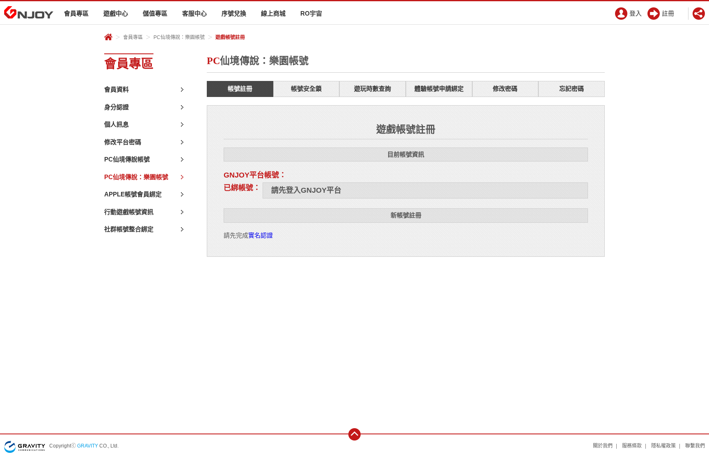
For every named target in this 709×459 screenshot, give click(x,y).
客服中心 (194, 13)
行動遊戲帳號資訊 (128, 211)
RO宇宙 (311, 13)
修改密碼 (505, 88)
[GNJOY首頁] (28, 12)
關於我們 (603, 446)
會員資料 (116, 89)
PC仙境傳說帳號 (127, 159)
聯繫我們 (695, 446)
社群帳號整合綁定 (128, 229)
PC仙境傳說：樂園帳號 (179, 37)
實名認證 (260, 235)
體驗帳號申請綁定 (439, 88)
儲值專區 (155, 13)
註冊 (668, 13)
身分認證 (116, 107)
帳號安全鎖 (306, 88)
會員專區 (76, 13)
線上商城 (273, 13)
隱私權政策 (663, 446)
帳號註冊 (240, 88)
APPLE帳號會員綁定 (133, 194)
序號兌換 (234, 13)
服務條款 (632, 446)
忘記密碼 (571, 88)
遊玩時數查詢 (372, 88)
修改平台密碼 (122, 141)
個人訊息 (116, 124)
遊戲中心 (115, 13)
